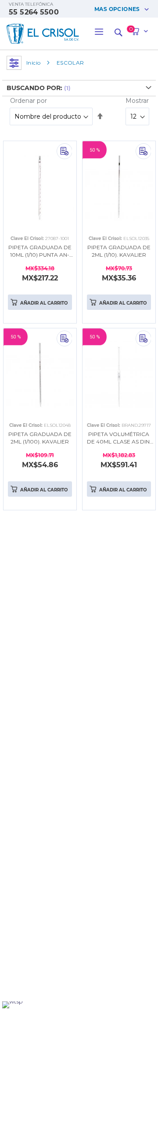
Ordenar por (28, 101)
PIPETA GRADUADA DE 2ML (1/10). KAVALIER (119, 251)
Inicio (33, 62)
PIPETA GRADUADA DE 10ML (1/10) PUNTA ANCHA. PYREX (40, 251)
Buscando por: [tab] (34, 88)
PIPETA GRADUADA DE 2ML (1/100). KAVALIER (40, 438)
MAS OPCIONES (117, 9)
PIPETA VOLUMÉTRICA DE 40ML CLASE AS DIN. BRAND (119, 438)
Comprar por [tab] (14, 63)
